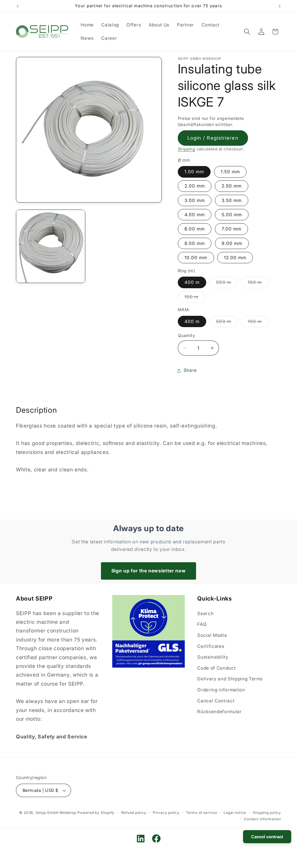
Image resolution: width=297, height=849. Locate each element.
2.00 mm (194, 186)
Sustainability (212, 657)
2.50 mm (232, 186)
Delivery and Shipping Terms (230, 679)
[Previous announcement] (17, 6)
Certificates (210, 646)
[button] (247, 32)
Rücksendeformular (219, 711)
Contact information (262, 819)
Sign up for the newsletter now (148, 571)
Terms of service (201, 812)
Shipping (186, 149)
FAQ (202, 624)
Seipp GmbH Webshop (56, 812)
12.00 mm (235, 257)
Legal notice (235, 812)
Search (205, 613)
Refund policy (133, 812)
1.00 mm (194, 171)
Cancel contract (267, 836)
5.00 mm (232, 214)
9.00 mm (232, 243)
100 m (258, 283)
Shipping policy (267, 812)
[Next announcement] (279, 6)
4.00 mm (194, 214)
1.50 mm (230, 171)
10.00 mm (195, 257)
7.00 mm (232, 229)
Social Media (212, 635)
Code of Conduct (216, 668)
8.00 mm (194, 243)
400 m (192, 282)
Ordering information (221, 690)
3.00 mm (194, 200)
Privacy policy (166, 812)
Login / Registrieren (212, 138)
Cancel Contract (215, 701)
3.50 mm (232, 200)
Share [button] (190, 370)
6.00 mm (194, 229)
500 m (227, 283)
